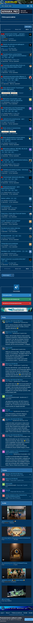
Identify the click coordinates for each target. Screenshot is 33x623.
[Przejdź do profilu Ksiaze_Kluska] (30, 54)
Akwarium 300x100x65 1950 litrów (14, 321)
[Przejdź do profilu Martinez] (30, 149)
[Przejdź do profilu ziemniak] (30, 214)
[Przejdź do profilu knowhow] (30, 244)
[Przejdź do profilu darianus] (30, 88)
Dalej (27, 29)
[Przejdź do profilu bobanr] (30, 236)
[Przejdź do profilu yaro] (30, 207)
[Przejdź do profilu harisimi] (30, 170)
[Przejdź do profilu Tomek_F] (3, 364)
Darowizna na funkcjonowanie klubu (12, 303)
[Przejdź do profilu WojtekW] (30, 128)
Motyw (8, 612)
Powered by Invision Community (16, 614)
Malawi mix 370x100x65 (11, 331)
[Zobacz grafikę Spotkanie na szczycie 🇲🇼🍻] (16, 513)
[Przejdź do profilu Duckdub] (3, 410)
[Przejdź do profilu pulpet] (30, 221)
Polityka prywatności (17, 612)
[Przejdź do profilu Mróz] (30, 119)
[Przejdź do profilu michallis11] (30, 160)
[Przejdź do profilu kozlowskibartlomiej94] (3, 396)
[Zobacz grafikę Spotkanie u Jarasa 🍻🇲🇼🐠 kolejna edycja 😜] (16, 573)
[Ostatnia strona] (31, 29)
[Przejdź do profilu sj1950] (3, 495)
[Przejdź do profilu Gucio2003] (30, 259)
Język (2, 612)
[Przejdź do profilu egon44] (30, 138)
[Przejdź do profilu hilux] (3, 348)
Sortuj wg (27, 26)
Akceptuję (29, 619)
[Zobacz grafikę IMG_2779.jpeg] (16, 592)
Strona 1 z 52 (18, 29)
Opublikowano (21, 322)
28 (16, 80)
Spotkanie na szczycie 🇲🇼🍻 (9, 521)
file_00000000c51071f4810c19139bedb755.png (14, 563)
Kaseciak (7, 409)
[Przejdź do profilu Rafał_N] (30, 251)
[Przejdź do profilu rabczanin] (30, 108)
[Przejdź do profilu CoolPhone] (30, 77)
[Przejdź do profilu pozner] (3, 332)
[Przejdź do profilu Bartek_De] (30, 45)
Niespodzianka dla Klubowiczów (11, 299)
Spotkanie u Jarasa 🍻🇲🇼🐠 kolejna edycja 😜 (13, 580)
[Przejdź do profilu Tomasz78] (30, 66)
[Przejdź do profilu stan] (30, 177)
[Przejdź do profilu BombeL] (30, 34)
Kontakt (25, 612)
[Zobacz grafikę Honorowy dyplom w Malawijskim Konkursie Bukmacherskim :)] (16, 531)
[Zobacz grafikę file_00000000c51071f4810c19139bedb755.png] (16, 552)
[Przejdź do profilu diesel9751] (30, 198)
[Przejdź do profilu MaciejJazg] (30, 99)
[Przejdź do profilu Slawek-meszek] (30, 187)
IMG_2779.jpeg (6, 599)
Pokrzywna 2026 (7, 295)
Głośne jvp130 (8, 347)
